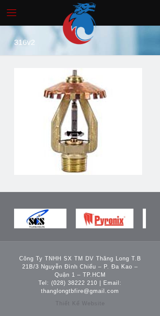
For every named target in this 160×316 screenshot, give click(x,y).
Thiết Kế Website (80, 303)
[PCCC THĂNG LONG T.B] (80, 13)
